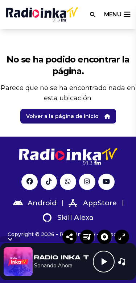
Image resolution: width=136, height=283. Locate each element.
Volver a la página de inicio (62, 116)
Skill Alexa (75, 217)
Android (42, 203)
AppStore (100, 203)
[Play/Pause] (104, 261)
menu (112, 14)
